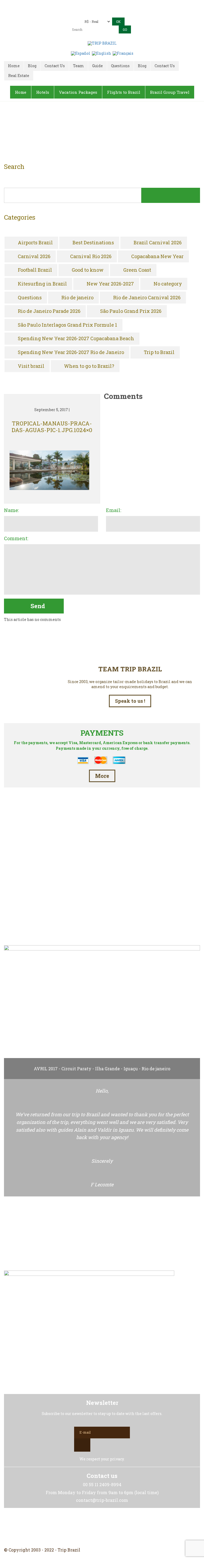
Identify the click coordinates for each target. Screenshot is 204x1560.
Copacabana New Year (157, 256)
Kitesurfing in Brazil (42, 284)
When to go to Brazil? (89, 366)
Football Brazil (35, 270)
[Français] (123, 53)
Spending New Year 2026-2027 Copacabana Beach (76, 339)
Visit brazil (31, 366)
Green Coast (137, 270)
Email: (113, 510)
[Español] (80, 53)
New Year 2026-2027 (110, 284)
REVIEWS (102, 917)
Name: (11, 510)
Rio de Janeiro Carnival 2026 (147, 298)
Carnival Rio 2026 (91, 256)
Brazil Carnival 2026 (158, 243)
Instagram (102, 1528)
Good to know (88, 270)
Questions (30, 298)
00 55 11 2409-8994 (112, 4)
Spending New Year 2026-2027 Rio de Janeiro (71, 352)
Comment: (16, 539)
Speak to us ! (130, 701)
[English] (101, 53)
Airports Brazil (35, 243)
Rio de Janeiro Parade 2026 (49, 311)
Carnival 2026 (34, 256)
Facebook (89, 1528)
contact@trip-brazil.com (109, 12)
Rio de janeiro (77, 298)
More (102, 775)
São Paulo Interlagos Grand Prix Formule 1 (67, 325)
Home (95, 133)
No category (168, 284)
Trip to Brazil (159, 352)
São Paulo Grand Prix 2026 (131, 311)
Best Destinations (93, 243)
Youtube (115, 1528)
